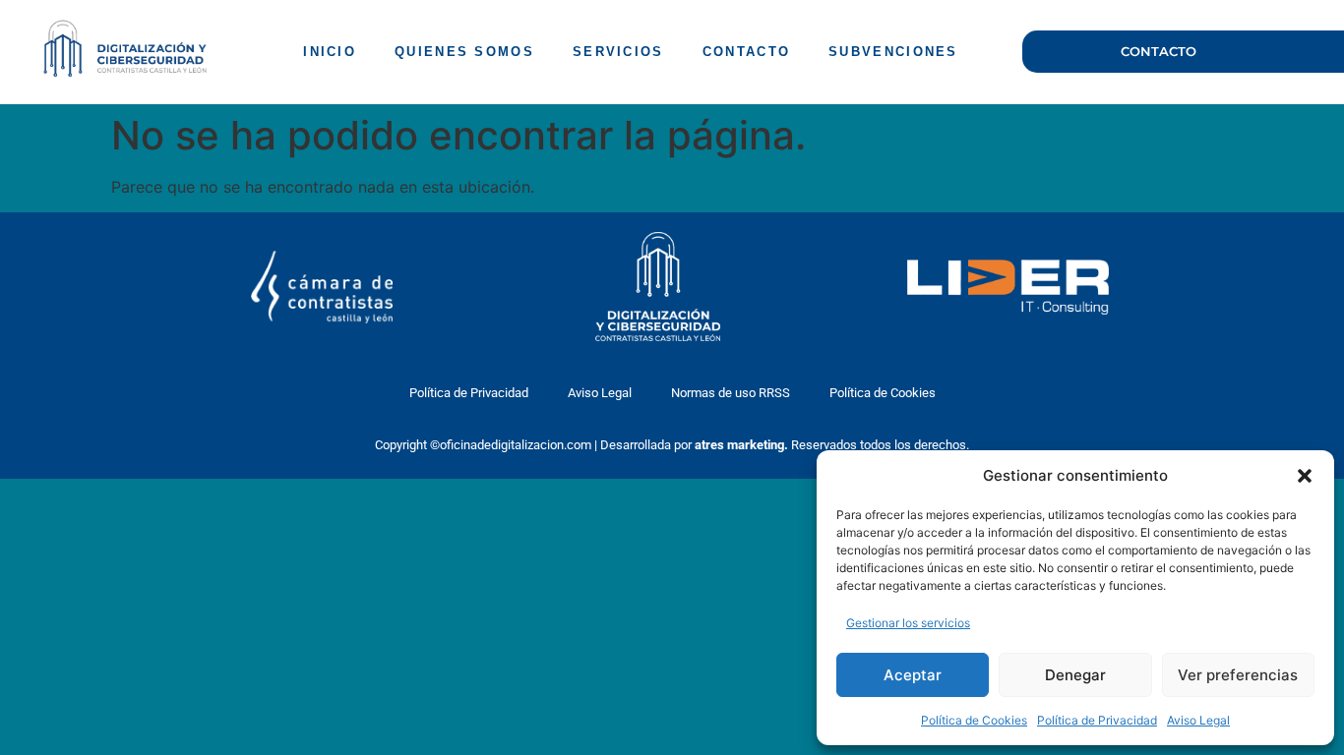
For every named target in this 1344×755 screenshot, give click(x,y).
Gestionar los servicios (908, 622)
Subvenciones (893, 51)
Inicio (329, 51)
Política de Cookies (974, 720)
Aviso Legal (1198, 720)
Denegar (1075, 675)
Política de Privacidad (1097, 720)
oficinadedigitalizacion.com (515, 444)
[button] (1304, 476)
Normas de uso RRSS (730, 392)
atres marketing (739, 444)
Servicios (618, 51)
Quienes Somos (464, 51)
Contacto (746, 51)
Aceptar (913, 675)
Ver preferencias (1238, 675)
